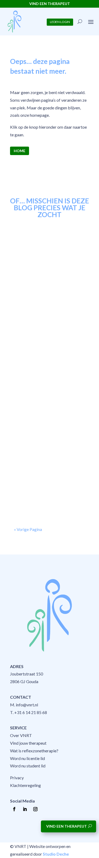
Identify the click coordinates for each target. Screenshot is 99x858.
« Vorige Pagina (28, 529)
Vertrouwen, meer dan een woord (45, 351)
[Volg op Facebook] (14, 809)
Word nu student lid (27, 765)
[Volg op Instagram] (35, 809)
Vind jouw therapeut (28, 742)
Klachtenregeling (25, 785)
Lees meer (28, 311)
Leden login (60, 22)
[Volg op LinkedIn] (25, 809)
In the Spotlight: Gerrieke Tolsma (43, 258)
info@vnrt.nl (27, 704)
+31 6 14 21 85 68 (30, 712)
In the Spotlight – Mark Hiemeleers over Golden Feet (47, 444)
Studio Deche (56, 853)
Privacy (17, 777)
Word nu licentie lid (27, 758)
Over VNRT (21, 735)
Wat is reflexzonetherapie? (34, 750)
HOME (19, 150)
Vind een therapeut (66, 826)
